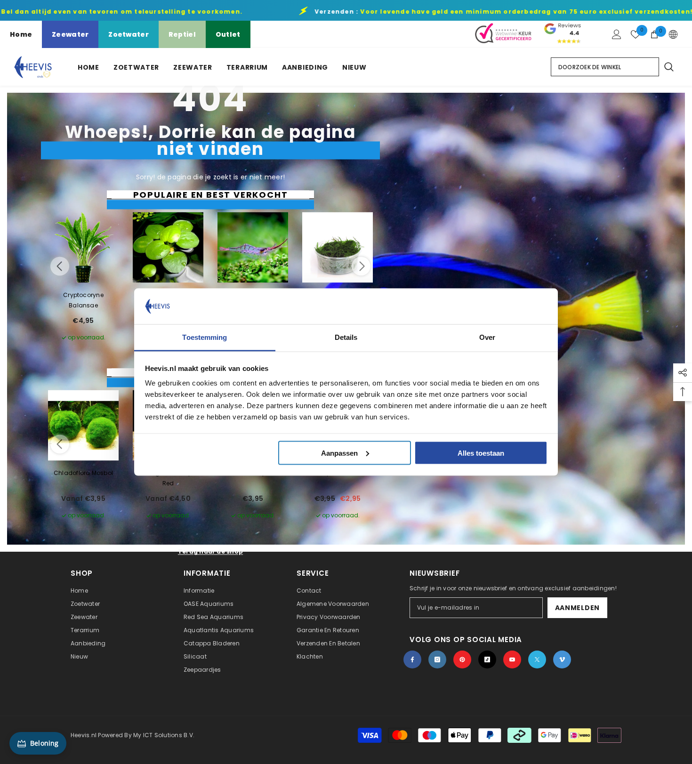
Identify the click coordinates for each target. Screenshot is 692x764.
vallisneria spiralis (253, 473)
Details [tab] (346, 337)
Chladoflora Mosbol (83, 473)
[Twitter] (537, 659)
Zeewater (70, 34)
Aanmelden (577, 607)
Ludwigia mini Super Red (168, 478)
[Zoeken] (668, 66)
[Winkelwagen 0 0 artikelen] (654, 34)
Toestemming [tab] (204, 337)
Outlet (228, 34)
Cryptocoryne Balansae (83, 300)
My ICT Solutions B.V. (163, 735)
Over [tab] (487, 337)
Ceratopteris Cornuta (337, 473)
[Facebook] (412, 659)
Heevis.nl (84, 735)
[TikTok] (487, 659)
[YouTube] (512, 659)
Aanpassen (339, 453)
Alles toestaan (481, 453)
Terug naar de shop (210, 551)
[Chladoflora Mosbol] (83, 425)
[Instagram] (437, 659)
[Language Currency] (673, 34)
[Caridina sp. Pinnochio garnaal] (252, 247)
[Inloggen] (616, 34)
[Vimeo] (562, 659)
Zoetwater (128, 34)
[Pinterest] (462, 659)
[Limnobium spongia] (168, 247)
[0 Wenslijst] (635, 34)
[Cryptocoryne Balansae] (83, 247)
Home (21, 34)
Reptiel (182, 34)
